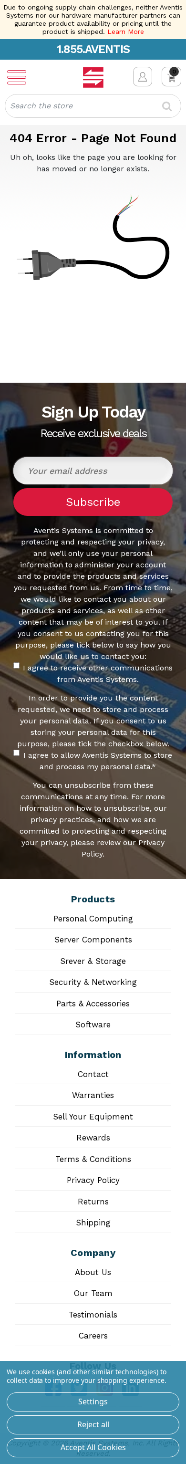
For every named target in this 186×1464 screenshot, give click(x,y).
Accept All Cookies (93, 1447)
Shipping (93, 1222)
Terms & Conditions (93, 1159)
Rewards (93, 1137)
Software (93, 1024)
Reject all (93, 1424)
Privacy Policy (93, 1180)
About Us (93, 1272)
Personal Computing (93, 918)
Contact (93, 1074)
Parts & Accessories (93, 1003)
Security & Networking (93, 982)
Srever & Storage (93, 961)
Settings (93, 1401)
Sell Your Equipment (93, 1116)
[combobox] (93, 106)
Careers (93, 1335)
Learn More (125, 31)
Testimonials (93, 1314)
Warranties (93, 1095)
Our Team (93, 1293)
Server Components (93, 939)
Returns (93, 1201)
